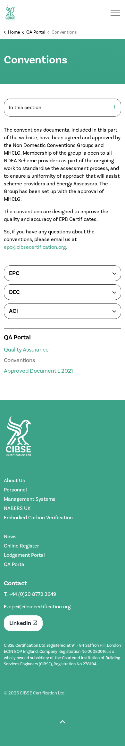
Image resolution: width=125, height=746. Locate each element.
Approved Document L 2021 (38, 370)
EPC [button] (14, 273)
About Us (14, 480)
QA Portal (17, 337)
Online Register (21, 546)
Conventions (19, 360)
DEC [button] (14, 292)
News (10, 536)
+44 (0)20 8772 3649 (32, 594)
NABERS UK (17, 508)
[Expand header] (115, 13)
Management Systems (29, 499)
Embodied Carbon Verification (38, 518)
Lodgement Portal (24, 555)
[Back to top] (62, 723)
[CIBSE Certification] (10, 13)
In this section (25, 107)
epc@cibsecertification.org (35, 247)
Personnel (15, 490)
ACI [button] (13, 310)
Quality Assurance (26, 349)
